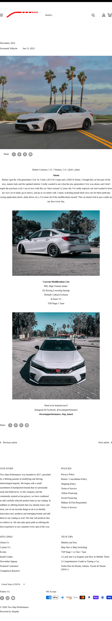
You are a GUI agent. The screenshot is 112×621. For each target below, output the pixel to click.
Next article (103, 442)
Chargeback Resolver (10, 571)
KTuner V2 (56, 299)
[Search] (93, 15)
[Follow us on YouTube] (13, 598)
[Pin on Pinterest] (19, 154)
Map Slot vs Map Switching (74, 547)
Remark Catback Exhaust (56, 294)
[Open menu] (1, 15)
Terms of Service (69, 488)
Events (3, 552)
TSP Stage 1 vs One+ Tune (73, 552)
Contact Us (5, 547)
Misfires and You (69, 542)
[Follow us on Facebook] (2, 598)
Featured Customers (9, 566)
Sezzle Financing (69, 498)
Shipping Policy (68, 484)
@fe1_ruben (74, 169)
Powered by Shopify (9, 611)
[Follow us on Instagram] (8, 598)
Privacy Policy (68, 474)
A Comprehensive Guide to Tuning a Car (80, 561)
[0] (109, 15)
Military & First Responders (74, 502)
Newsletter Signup (8, 561)
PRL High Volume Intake (56, 286)
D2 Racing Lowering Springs (56, 290)
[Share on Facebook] (14, 154)
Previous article (10, 442)
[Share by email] (30, 154)
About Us (4, 542)
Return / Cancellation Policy (74, 479)
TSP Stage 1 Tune (56, 303)
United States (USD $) (10, 584)
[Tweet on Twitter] (25, 154)
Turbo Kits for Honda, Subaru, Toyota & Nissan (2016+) (83, 567)
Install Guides (6, 557)
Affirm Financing (69, 493)
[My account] (103, 15)
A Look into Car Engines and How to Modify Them (85, 557)
